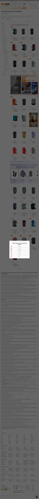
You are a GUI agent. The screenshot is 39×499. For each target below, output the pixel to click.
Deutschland (19, 250)
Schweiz (19, 248)
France (19, 252)
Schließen (29, 241)
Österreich (19, 246)
